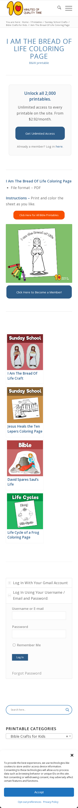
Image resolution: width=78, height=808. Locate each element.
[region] (39, 641)
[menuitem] (57, 8)
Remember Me (28, 645)
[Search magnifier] (67, 710)
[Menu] (66, 8)
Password (20, 626)
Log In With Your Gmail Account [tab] (40, 582)
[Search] (57, 8)
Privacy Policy (50, 802)
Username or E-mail (28, 608)
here (59, 146)
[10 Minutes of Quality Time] (32, 8)
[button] (72, 755)
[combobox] (39, 736)
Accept (39, 792)
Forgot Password (26, 673)
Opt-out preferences (29, 802)
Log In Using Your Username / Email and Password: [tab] (39, 595)
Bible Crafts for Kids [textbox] (38, 736)
